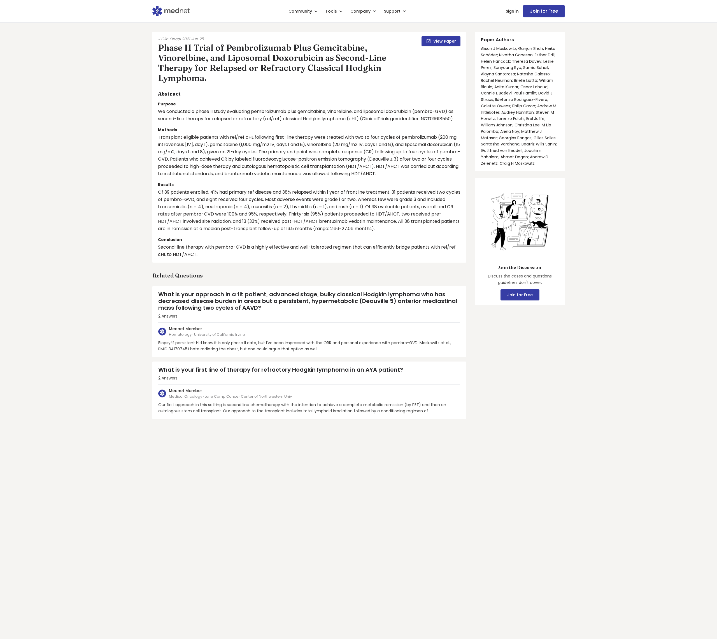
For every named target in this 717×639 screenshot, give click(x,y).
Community (300, 11)
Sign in (512, 11)
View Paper (444, 41)
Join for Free (544, 11)
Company (360, 11)
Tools (331, 11)
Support (392, 11)
